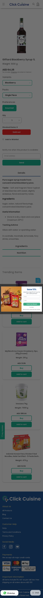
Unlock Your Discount (32, 304)
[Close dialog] (40, 288)
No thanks (32, 307)
